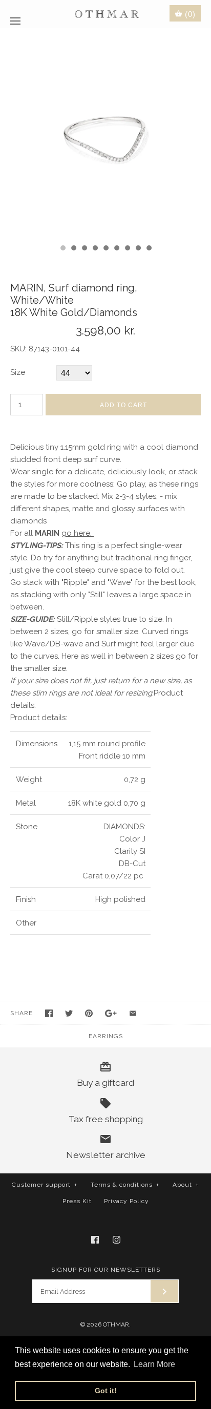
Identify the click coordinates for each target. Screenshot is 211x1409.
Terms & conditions (125, 1184)
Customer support (44, 1184)
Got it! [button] (106, 1390)
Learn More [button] (154, 1364)
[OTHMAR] (105, 13)
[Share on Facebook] (49, 1013)
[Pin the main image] (89, 1013)
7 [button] (127, 249)
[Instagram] (116, 1240)
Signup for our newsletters (105, 1269)
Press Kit (77, 1201)
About (186, 1184)
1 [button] (62, 249)
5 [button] (105, 249)
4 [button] (95, 249)
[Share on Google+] (111, 1013)
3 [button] (84, 249)
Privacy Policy (126, 1201)
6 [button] (116, 249)
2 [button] (73, 249)
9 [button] (148, 249)
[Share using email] (133, 1013)
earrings (106, 1036)
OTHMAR (116, 1324)
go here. (77, 533)
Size (17, 372)
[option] (105, 133)
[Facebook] (95, 1240)
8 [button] (138, 249)
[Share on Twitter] (69, 1013)
